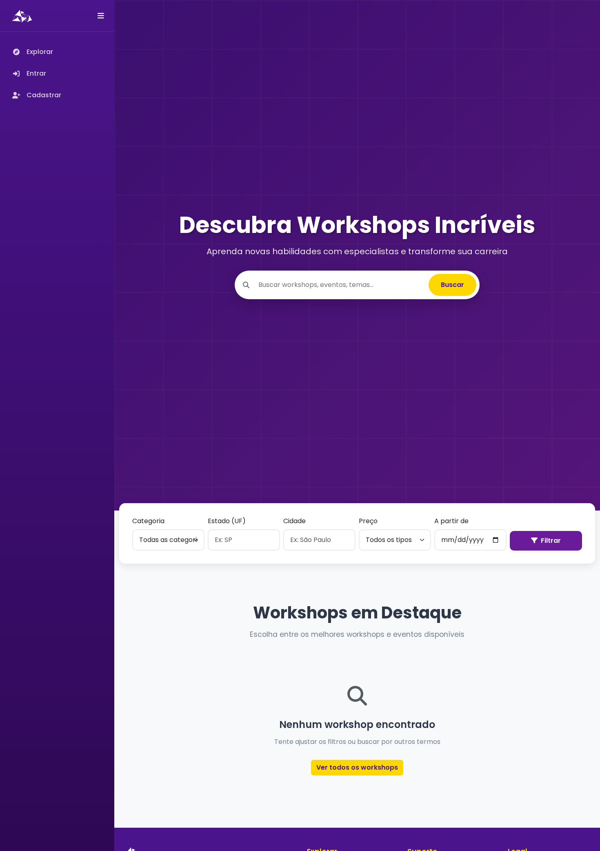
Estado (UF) (227, 521)
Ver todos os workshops (357, 767)
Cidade (294, 521)
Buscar (452, 284)
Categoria (148, 521)
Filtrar (551, 540)
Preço (368, 521)
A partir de (451, 521)
